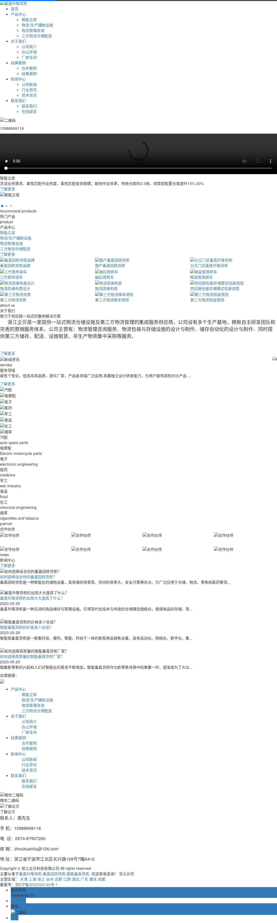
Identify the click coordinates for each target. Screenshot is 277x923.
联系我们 (18, 100)
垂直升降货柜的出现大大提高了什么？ (32, 598)
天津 (24, 879)
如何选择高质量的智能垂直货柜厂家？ (32, 656)
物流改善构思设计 (15, 288)
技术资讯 (29, 95)
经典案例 (18, 62)
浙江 (41, 879)
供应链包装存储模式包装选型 (214, 288)
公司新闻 (29, 84)
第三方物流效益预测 (207, 299)
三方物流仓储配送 (37, 35)
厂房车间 (29, 57)
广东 (84, 879)
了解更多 (7, 188)
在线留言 (29, 111)
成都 (101, 879)
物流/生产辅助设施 (37, 25)
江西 (67, 879)
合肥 (58, 879)
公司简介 (29, 46)
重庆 (93, 879)
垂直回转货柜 (54, 873)
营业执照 (126, 873)
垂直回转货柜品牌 (15, 265)
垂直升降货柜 (30, 873)
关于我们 (18, 41)
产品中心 (18, 14)
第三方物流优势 (13, 299)
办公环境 (29, 52)
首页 (14, 8)
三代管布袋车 (11, 277)
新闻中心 (18, 79)
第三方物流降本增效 (112, 299)
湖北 (76, 879)
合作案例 (29, 68)
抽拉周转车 (104, 277)
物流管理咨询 (33, 30)
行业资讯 (29, 89)
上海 (32, 879)
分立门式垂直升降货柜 (209, 265)
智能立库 (29, 19)
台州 (50, 879)
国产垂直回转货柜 (110, 265)
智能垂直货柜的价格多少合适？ (26, 627)
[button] (2, 206)
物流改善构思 (106, 288)
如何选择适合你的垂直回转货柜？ (28, 576)
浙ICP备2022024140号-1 (36, 884)
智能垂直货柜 (78, 873)
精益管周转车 (201, 277)
